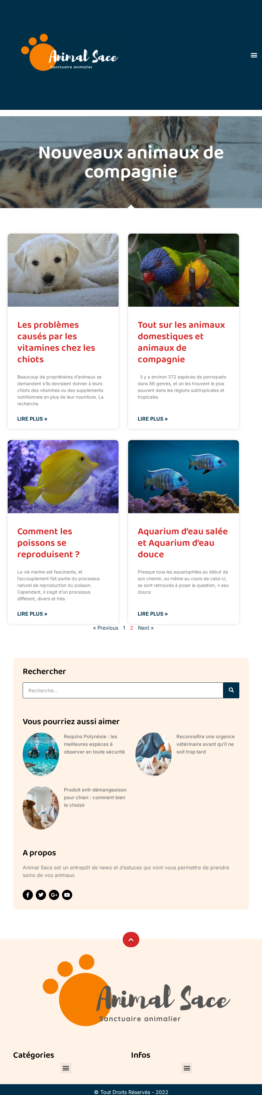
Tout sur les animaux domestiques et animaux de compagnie (181, 342)
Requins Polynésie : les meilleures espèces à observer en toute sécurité (94, 744)
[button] (254, 54)
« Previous (105, 628)
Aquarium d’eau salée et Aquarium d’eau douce (183, 543)
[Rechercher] (231, 690)
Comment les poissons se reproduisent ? (48, 543)
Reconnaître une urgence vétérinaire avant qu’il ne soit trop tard (205, 744)
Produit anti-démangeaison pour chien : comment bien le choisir (95, 797)
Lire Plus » (32, 419)
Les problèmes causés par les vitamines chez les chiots (56, 342)
